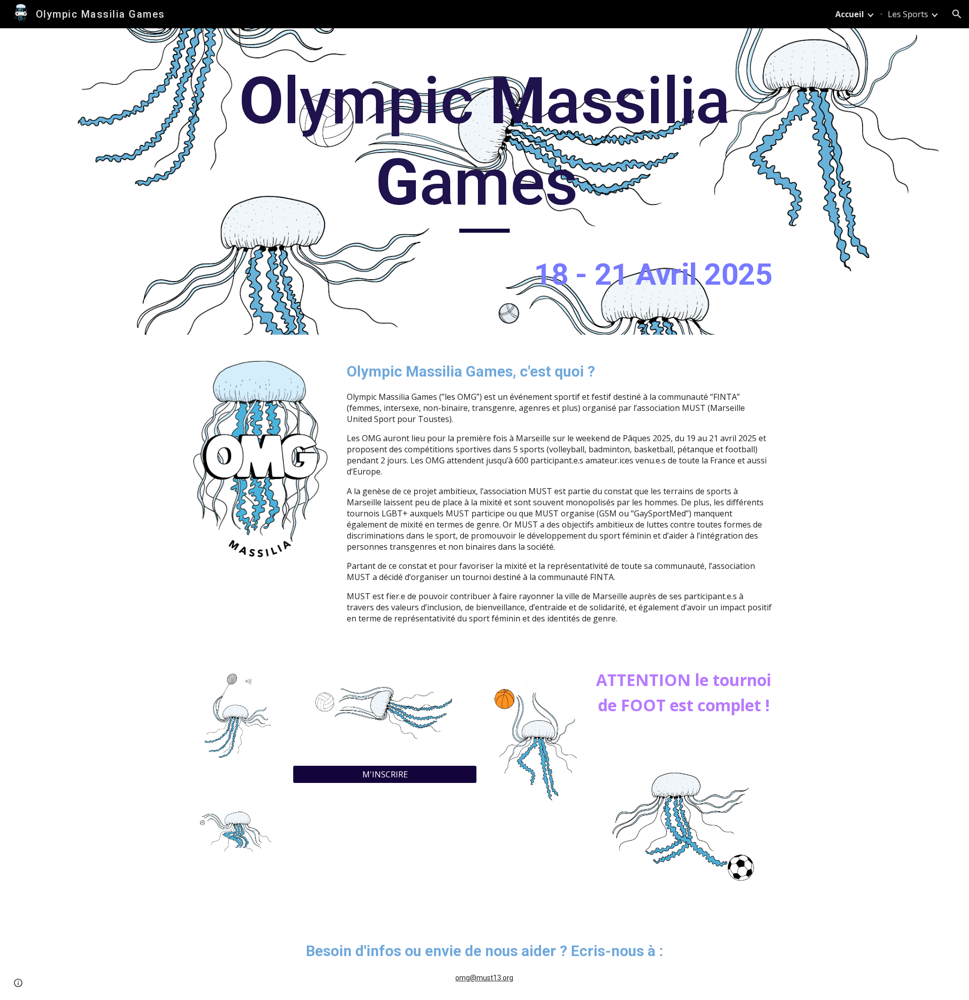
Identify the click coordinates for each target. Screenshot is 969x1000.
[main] (484, 181)
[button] (957, 14)
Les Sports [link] (908, 14)
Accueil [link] (849, 14)
